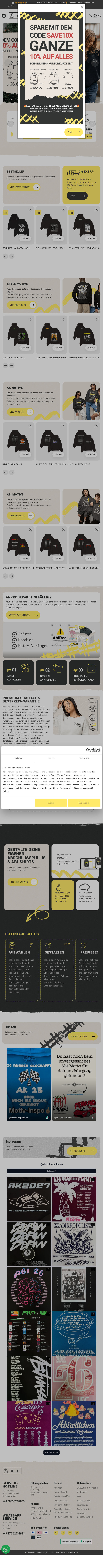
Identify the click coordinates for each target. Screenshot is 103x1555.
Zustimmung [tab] (18, 758)
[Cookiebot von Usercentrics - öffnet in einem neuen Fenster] (88, 750)
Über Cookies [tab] (85, 758)
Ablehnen (51, 803)
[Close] (82, 7)
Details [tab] (51, 758)
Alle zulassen (84, 803)
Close (70, 132)
